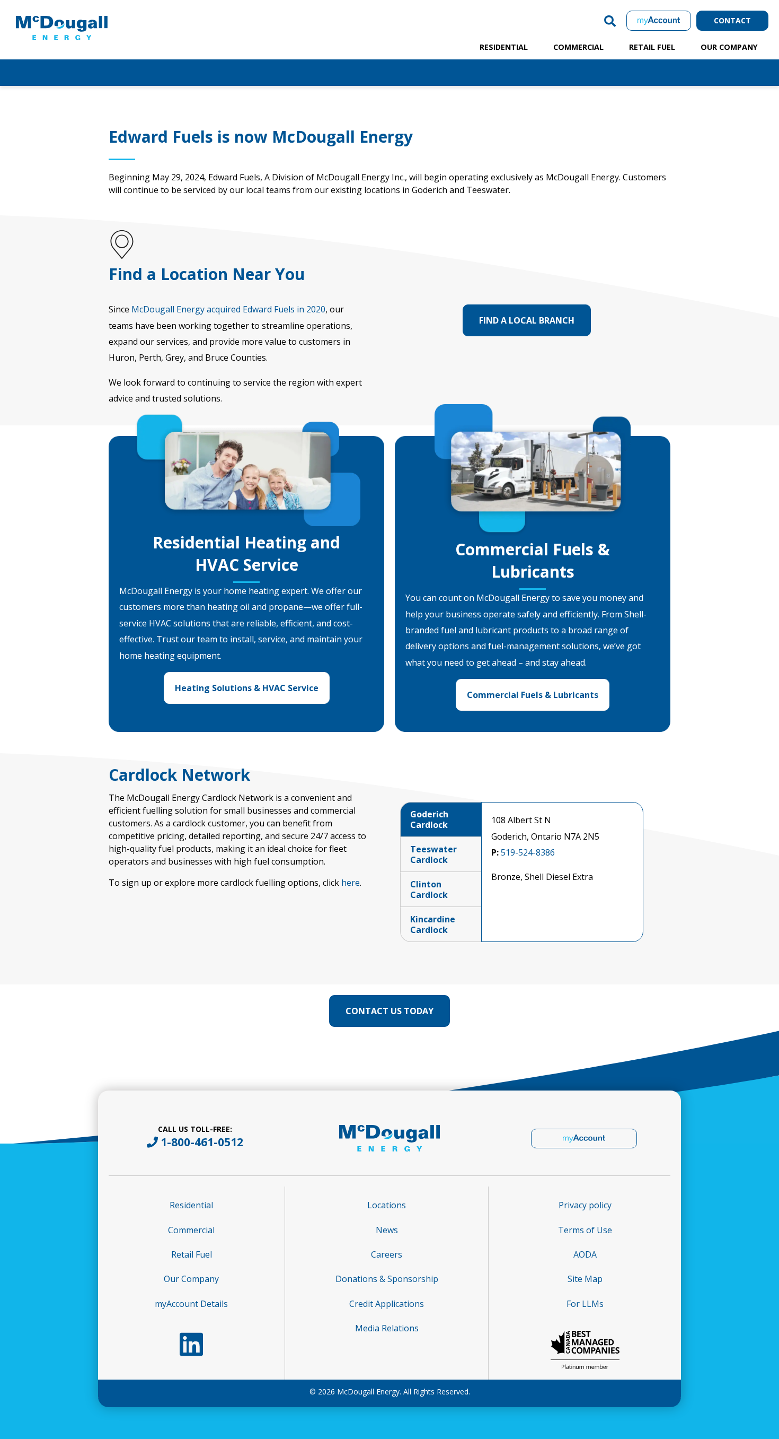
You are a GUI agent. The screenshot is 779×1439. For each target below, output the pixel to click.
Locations (386, 1205)
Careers (386, 1254)
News (387, 1230)
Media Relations (387, 1328)
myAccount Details (191, 1304)
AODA (585, 1254)
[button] (610, 21)
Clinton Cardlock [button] (429, 889)
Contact (732, 20)
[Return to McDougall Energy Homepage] (85, 18)
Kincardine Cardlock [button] (432, 924)
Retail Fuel (652, 47)
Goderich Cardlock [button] (429, 819)
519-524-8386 (528, 852)
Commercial (578, 47)
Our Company (729, 47)
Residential (504, 47)
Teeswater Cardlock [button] (433, 854)
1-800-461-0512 (202, 1142)
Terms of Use (585, 1230)
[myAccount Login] (658, 20)
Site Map (585, 1279)
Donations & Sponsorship (386, 1279)
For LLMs (585, 1304)
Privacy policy (585, 1205)
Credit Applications (386, 1304)
